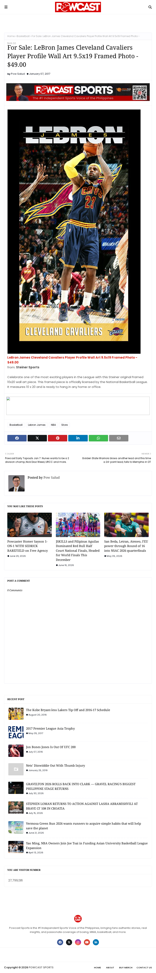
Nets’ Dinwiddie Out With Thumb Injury (55, 765)
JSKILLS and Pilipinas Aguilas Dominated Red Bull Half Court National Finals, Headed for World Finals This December (78, 550)
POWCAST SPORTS (41, 967)
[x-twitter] (69, 942)
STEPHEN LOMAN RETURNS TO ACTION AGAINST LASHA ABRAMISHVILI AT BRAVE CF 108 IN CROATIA (82, 806)
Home (11, 36)
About (110, 967)
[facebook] (60, 942)
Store (64, 425)
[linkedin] (96, 942)
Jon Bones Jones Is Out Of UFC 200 (51, 747)
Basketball (23, 36)
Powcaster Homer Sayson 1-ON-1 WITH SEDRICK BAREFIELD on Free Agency (27, 546)
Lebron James (37, 425)
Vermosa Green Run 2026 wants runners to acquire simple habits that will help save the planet (83, 825)
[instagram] (78, 942)
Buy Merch (125, 967)
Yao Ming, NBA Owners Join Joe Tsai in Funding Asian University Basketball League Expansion (87, 845)
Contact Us (144, 967)
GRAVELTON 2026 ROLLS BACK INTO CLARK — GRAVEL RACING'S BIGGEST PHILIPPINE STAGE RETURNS (80, 786)
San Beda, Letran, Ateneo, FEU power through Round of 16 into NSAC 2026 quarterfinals (126, 546)
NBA (53, 425)
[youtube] (87, 942)
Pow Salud (18, 74)
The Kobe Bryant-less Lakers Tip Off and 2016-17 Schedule (68, 710)
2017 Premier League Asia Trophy (50, 728)
